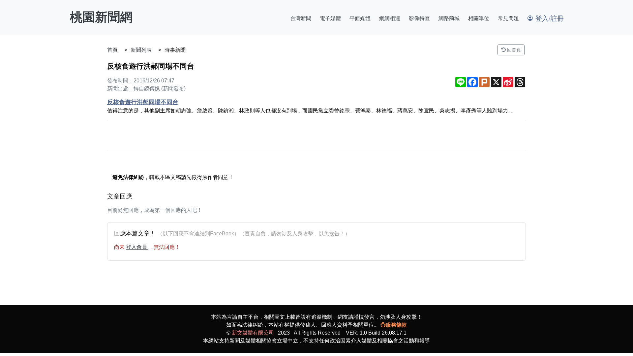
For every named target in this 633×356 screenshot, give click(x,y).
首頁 (112, 50)
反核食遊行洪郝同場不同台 (142, 102)
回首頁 (513, 49)
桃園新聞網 (101, 17)
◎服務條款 (393, 325)
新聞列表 (141, 50)
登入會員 (137, 247)
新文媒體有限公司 (253, 333)
